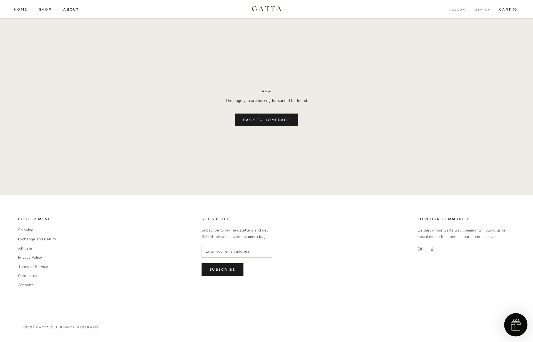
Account (458, 9)
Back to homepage (266, 120)
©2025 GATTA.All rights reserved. (61, 327)
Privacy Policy (30, 257)
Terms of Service (33, 266)
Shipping (25, 230)
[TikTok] (432, 249)
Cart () (509, 9)
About (71, 9)
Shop (45, 9)
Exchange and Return (37, 239)
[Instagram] (420, 249)
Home (20, 9)
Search (482, 9)
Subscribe (222, 269)
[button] (515, 324)
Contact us (27, 275)
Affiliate (25, 248)
